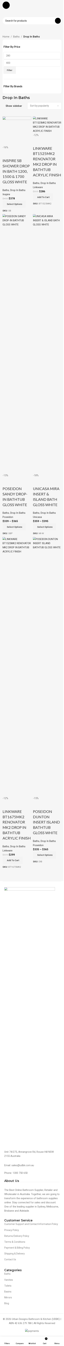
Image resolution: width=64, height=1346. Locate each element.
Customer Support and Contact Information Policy (31, 1224)
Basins (7, 1291)
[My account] (60, 5)
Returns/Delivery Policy (16, 1236)
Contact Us (10, 1259)
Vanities (8, 1279)
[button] (13, 860)
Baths (16, 36)
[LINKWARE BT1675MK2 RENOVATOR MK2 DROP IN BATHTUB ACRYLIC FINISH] (17, 666)
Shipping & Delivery (14, 1253)
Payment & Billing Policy (17, 1247)
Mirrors (8, 1297)
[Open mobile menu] (6, 5)
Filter (9, 70)
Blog (6, 1303)
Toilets (7, 1285)
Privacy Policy (11, 1230)
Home (6, 36)
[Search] (58, 21)
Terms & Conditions (14, 1241)
